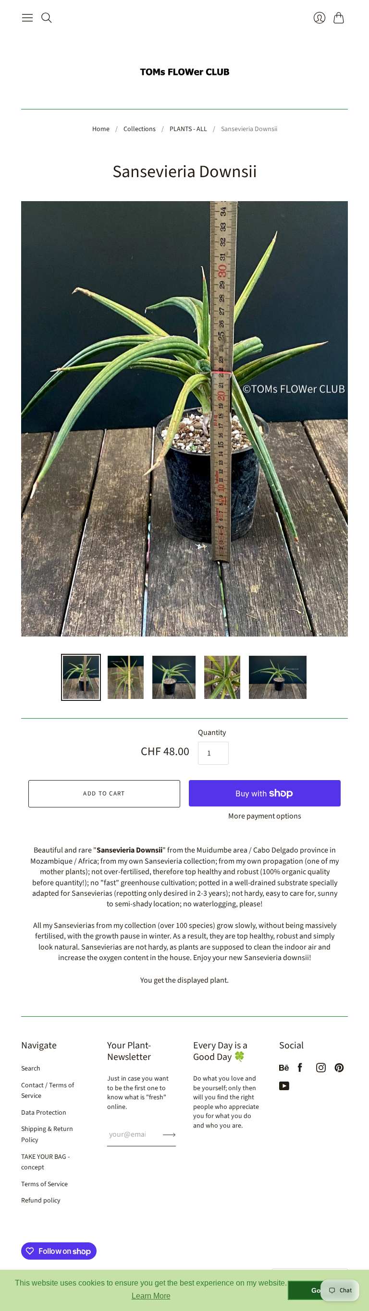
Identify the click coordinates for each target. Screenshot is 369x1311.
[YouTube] (284, 1088)
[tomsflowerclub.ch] (184, 68)
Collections (139, 129)
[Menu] (27, 18)
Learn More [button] (151, 1296)
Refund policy (41, 1200)
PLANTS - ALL (188, 129)
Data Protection (43, 1113)
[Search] (46, 18)
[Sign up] (169, 1134)
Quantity (212, 732)
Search (30, 1068)
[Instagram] (321, 1070)
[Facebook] (300, 1070)
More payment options (264, 816)
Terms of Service (44, 1184)
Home (101, 129)
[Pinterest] (339, 1070)
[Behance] (284, 1070)
